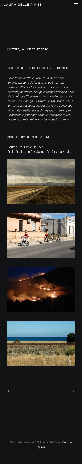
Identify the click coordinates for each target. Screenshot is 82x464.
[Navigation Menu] (76, 5)
